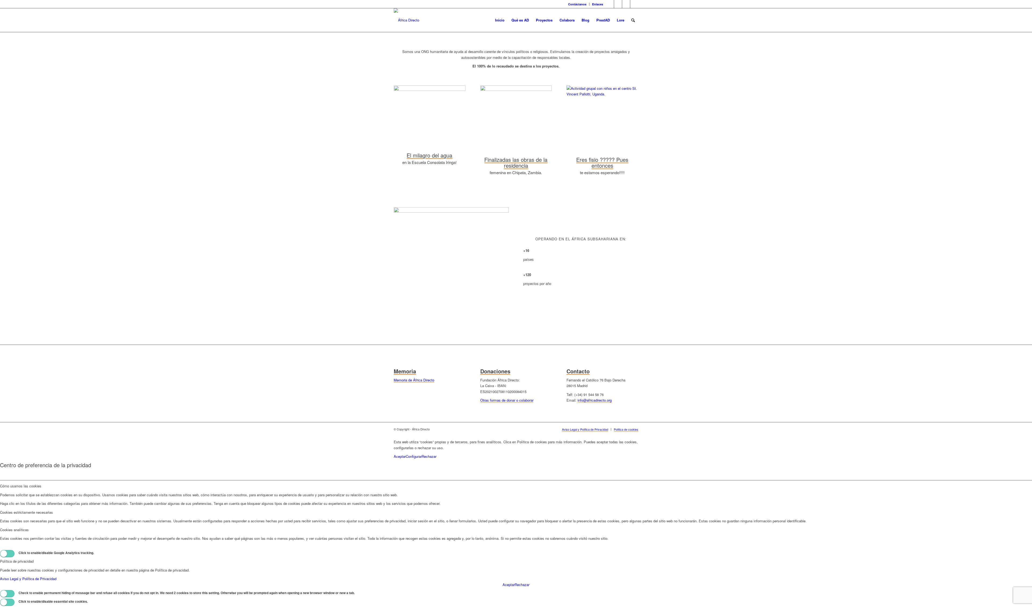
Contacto (578, 371)
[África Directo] (406, 20)
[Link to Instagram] (634, 4)
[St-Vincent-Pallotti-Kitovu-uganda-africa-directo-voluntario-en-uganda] (602, 94)
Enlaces (597, 4)
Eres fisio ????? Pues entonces (602, 162)
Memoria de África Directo (414, 380)
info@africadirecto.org (595, 400)
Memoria (405, 371)
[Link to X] (610, 4)
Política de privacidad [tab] (17, 561)
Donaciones (495, 371)
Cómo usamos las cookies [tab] (20, 485)
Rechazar (429, 456)
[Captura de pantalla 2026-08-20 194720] (429, 89)
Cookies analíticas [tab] (14, 529)
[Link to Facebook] (618, 4)
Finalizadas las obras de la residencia (515, 162)
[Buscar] (633, 20)
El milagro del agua (429, 155)
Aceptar (400, 456)
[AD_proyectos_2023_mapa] (451, 211)
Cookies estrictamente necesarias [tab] (26, 512)
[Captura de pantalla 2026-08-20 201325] (516, 89)
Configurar (414, 456)
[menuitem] (577, 4)
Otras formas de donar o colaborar (506, 400)
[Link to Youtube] (626, 4)
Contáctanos (577, 4)
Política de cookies (460, 447)
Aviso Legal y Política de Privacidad (28, 578)
